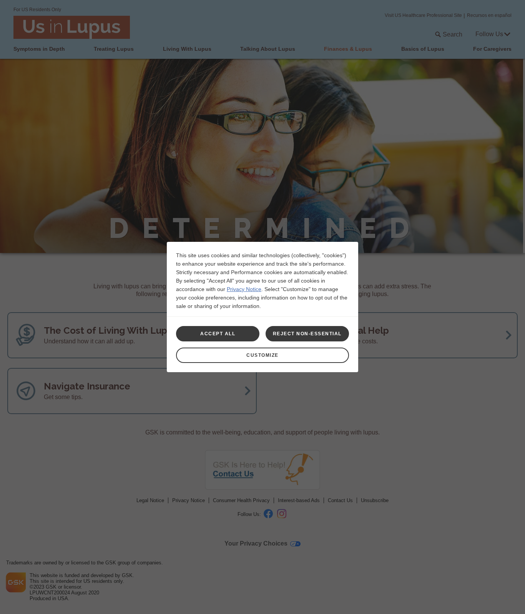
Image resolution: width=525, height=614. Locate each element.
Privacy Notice (244, 289)
